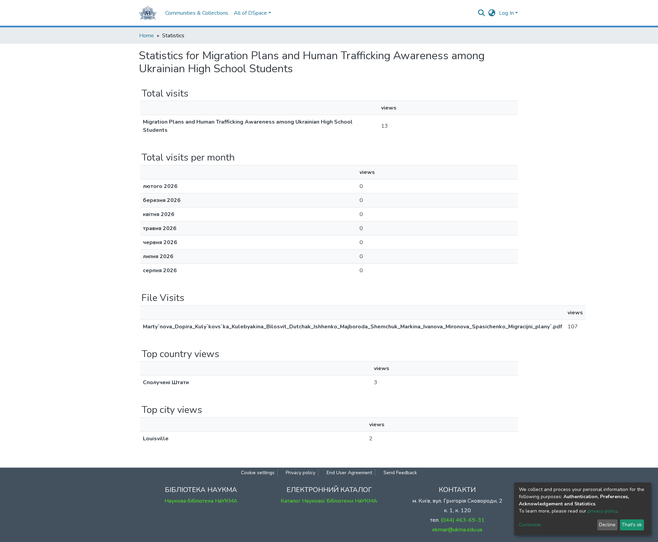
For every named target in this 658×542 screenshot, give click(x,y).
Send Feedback (400, 472)
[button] (492, 13)
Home (146, 35)
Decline (607, 524)
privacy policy (602, 511)
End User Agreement (349, 472)
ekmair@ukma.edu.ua (457, 529)
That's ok (632, 524)
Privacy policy (300, 472)
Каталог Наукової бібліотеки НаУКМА (329, 501)
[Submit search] (481, 13)
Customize (530, 524)
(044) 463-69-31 (463, 520)
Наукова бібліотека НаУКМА (200, 501)
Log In (506, 13)
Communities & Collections (196, 13)
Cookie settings (258, 472)
